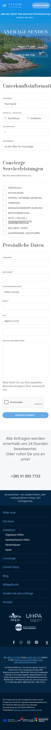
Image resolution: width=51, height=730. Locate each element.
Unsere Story (11, 567)
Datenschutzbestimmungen (25, 662)
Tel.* (5, 315)
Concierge (9, 558)
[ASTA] (25, 627)
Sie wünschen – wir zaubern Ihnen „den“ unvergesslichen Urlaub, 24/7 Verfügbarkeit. (25, 498)
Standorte (7, 98)
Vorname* (7, 257)
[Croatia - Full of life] (15, 618)
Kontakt (8, 602)
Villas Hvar (9, 512)
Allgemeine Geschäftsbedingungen (29, 660)
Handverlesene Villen (17, 539)
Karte (8, 549)
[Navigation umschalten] (4, 5)
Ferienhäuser (12, 544)
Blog (5, 576)
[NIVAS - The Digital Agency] (47, 642)
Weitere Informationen (13, 341)
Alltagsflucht (10, 584)
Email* (6, 301)
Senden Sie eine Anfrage (18, 593)
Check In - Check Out (12, 113)
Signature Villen (14, 534)
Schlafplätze (9, 127)
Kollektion (9, 530)
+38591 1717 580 (13, 657)
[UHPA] (34, 618)
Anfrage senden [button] (40, 5)
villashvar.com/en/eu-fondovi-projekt (28, 710)
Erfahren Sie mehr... (25, 16)
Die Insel (8, 521)
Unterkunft (8, 141)
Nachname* (8, 272)
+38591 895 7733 (33, 657)
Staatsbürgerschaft (12, 286)
